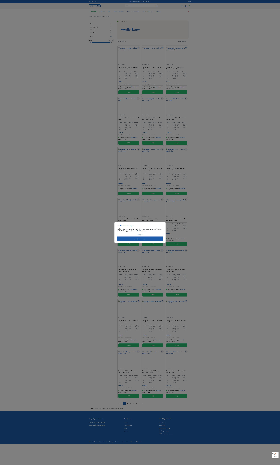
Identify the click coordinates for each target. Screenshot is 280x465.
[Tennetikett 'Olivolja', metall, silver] (152, 54)
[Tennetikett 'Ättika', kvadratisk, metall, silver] (176, 105)
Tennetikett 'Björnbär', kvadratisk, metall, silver (128, 270)
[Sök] (156, 5)
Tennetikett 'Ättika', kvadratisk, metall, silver (176, 118)
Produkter (94, 11)
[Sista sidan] (142, 403)
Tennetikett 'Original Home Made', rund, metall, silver (174, 67)
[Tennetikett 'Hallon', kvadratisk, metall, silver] (152, 308)
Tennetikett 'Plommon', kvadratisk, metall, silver (152, 169)
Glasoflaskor (121, 64)
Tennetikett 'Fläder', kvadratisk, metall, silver (128, 219)
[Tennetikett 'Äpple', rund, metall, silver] (128, 105)
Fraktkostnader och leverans (166, 434)
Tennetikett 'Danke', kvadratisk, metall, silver (176, 371)
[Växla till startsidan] (95, 6)
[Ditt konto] (186, 6)
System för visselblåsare (128, 442)
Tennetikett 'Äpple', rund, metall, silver (128, 118)
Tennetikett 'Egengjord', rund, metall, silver (175, 270)
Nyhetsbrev (162, 425)
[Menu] (278, 453)
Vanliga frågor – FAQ (164, 428)
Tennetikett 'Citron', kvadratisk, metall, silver (128, 321)
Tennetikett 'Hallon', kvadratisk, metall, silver (152, 321)
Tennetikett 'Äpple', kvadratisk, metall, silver (152, 270)
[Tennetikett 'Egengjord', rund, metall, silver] (176, 257)
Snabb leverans (94, 1)
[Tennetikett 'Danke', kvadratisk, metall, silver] (176, 358)
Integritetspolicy (103, 442)
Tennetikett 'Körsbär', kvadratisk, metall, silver (151, 371)
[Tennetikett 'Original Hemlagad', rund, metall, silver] (128, 54)
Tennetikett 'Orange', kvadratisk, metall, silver (127, 371)
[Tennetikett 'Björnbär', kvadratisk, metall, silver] (128, 257)
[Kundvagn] (189, 6)
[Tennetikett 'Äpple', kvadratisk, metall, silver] (152, 257)
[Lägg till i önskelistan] (138, 47)
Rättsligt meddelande (114, 442)
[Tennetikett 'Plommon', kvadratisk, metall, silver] (152, 156)
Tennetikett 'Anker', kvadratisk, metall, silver (128, 169)
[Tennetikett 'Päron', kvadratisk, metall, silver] (176, 308)
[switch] (275, 456)
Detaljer (129, 92)
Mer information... (142, 231)
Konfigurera (140, 234)
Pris (91, 36)
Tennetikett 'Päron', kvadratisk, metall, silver (176, 321)
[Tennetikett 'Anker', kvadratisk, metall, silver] (128, 156)
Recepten (126, 431)
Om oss (126, 423)
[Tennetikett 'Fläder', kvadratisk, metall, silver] (128, 206)
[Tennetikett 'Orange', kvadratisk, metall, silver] (128, 358)
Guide (125, 428)
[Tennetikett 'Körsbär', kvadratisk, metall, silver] (152, 358)
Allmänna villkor (92, 442)
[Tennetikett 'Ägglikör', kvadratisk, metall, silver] (152, 105)
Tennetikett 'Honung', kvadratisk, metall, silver (175, 169)
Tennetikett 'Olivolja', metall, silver (151, 67)
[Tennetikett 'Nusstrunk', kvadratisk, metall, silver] (176, 206)
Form (91, 24)
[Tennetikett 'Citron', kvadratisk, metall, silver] (128, 308)
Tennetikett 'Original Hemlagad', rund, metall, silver (128, 67)
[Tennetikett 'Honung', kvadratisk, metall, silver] (176, 156)
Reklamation (139, 442)
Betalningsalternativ (164, 431)
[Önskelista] (182, 6)
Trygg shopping (128, 425)
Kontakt (189, 1)
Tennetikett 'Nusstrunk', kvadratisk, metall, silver (176, 219)
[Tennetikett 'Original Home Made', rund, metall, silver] (176, 54)
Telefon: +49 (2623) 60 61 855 (97, 422)
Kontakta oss (162, 423)
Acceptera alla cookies (140, 239)
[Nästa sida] (139, 403)
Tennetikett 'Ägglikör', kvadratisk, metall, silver (151, 118)
